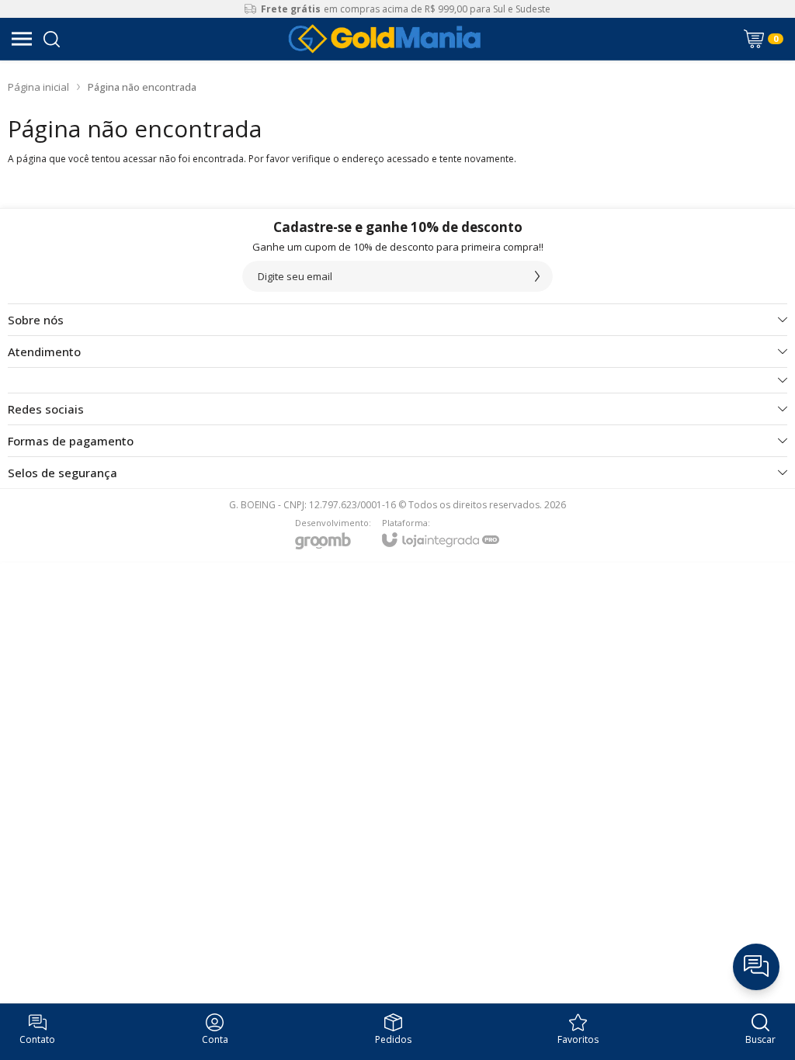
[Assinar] (537, 276)
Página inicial (38, 87)
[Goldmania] (384, 39)
